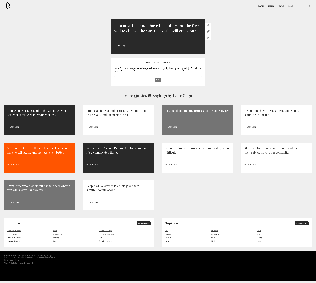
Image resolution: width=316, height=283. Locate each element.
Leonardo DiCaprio (14, 231)
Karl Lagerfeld (12, 234)
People (281, 6)
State (213, 238)
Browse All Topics (301, 223)
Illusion (259, 241)
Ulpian (101, 238)
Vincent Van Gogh (105, 231)
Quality (259, 238)
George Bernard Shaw (107, 234)
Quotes (261, 6)
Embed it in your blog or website (158, 62)
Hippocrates (57, 234)
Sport (259, 231)
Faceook (208, 25)
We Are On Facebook (26, 263)
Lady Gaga (182, 95)
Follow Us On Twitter (10, 263)
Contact (17, 260)
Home (6, 260)
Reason (168, 234)
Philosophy (215, 234)
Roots (259, 234)
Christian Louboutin (106, 241)
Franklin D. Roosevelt (14, 238)
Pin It (208, 37)
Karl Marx (56, 241)
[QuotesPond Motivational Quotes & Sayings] (9, 5)
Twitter (208, 31)
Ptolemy (56, 238)
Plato (55, 231)
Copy (158, 80)
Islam (167, 241)
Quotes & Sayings (150, 95)
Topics (271, 6)
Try (166, 231)
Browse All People (143, 223)
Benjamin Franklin (13, 241)
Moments (214, 231)
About (11, 260)
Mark (213, 241)
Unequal (168, 238)
